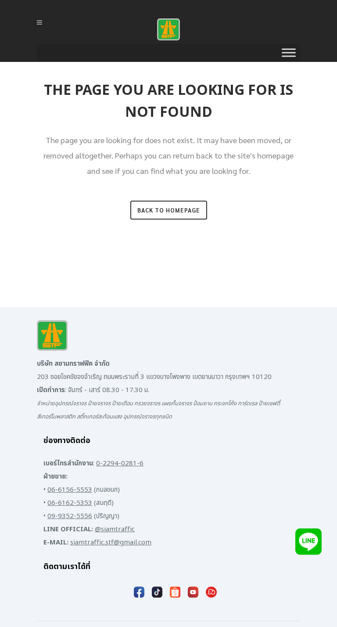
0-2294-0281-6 (119, 463)
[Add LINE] (308, 543)
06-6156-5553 (69, 490)
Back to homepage (168, 210)
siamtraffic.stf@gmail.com (110, 542)
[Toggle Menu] (289, 53)
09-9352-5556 (69, 516)
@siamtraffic (115, 529)
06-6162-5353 (69, 503)
